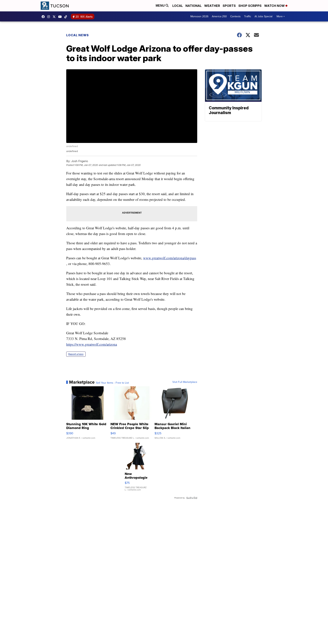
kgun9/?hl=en (49, 16)
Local (177, 6)
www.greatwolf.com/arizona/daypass (169, 257)
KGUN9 (55, 16)
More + (281, 16)
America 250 (219, 16)
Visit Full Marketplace (184, 382)
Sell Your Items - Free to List (112, 383)
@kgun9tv (66, 16)
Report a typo (76, 354)
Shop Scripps (250, 6)
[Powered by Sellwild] (191, 498)
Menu (161, 5)
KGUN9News (44, 16)
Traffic (247, 16)
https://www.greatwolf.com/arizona (91, 344)
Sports (229, 6)
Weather (212, 6)
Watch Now (274, 6)
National (193, 6)
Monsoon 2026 (199, 16)
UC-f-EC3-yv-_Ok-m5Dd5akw (61, 16)
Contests (235, 16)
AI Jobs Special (263, 16)
